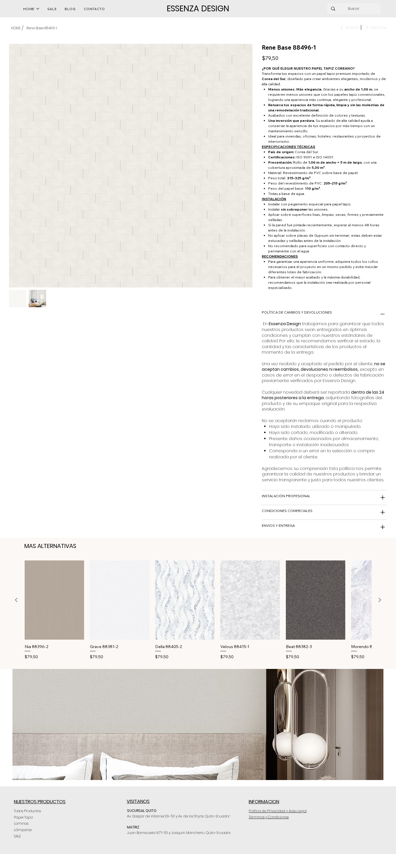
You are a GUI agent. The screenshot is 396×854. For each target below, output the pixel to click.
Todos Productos (27, 810)
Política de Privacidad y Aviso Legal (278, 810)
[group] (198, 610)
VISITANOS (138, 801)
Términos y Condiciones (269, 817)
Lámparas (23, 829)
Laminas (21, 823)
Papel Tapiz (23, 817)
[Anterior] (16, 599)
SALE (17, 836)
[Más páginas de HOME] (37, 8)
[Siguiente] (379, 599)
